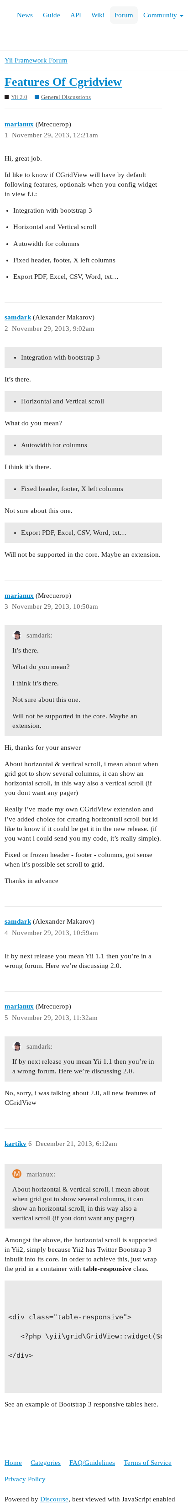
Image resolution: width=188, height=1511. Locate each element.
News (25, 15)
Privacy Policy (25, 1479)
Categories (46, 1462)
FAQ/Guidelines (92, 1462)
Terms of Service (148, 1462)
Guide (51, 15)
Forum (124, 15)
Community (161, 15)
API (75, 15)
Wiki (97, 15)
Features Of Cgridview (63, 82)
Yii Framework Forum (36, 60)
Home (13, 1462)
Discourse (54, 1499)
